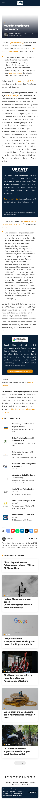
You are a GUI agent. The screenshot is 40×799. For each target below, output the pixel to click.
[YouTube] (32, 538)
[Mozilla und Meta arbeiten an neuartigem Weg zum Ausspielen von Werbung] (20, 662)
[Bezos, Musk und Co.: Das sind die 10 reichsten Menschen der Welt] (20, 699)
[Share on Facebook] (8, 531)
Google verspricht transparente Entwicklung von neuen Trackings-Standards (19, 642)
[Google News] (8, 776)
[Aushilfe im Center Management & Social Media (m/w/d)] (5, 466)
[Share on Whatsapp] (17, 531)
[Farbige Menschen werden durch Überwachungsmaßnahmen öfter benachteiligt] (20, 586)
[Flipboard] (16, 776)
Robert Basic (14, 33)
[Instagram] (34, 538)
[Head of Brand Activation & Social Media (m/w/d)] (5, 492)
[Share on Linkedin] (22, 531)
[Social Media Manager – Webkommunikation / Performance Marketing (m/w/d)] (5, 455)
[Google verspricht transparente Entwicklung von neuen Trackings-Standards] (20, 625)
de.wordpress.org (15, 73)
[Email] (36, 531)
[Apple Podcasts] (22, 776)
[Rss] (37, 538)
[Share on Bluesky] (31, 531)
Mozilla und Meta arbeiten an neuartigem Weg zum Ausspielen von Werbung (18, 678)
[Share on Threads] (27, 531)
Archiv (7, 22)
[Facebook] (29, 538)
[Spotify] (19, 776)
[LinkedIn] (14, 776)
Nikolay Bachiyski (12, 96)
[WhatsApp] (25, 776)
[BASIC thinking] (20, 3)
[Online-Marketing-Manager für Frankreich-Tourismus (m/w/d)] (5, 442)
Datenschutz (17, 796)
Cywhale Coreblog (16, 43)
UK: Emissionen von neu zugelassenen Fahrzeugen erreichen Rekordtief (17, 751)
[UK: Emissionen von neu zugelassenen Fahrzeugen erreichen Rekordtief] (20, 735)
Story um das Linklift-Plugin (25, 81)
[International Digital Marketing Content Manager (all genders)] (5, 479)
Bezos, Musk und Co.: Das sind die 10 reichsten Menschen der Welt (19, 715)
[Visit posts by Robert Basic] (6, 34)
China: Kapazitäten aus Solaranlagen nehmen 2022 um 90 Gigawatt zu (19, 565)
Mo (7, 227)
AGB (15, 214)
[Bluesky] (31, 776)
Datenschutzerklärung (27, 212)
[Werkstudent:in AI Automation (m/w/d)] (5, 517)
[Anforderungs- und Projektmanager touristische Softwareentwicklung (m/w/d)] (5, 428)
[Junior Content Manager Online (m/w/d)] (5, 504)
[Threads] (28, 776)
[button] (32, 792)
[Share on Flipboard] (13, 531)
